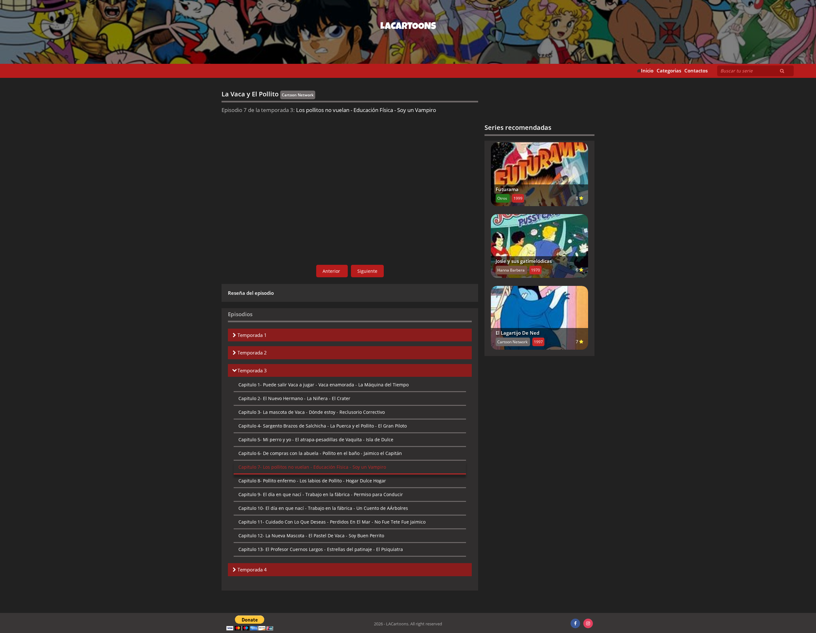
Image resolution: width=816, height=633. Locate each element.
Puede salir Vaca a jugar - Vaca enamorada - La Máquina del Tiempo (323, 385)
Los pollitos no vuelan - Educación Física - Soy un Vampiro (312, 467)
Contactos (696, 71)
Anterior (332, 271)
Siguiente (367, 271)
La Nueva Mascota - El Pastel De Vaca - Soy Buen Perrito (311, 535)
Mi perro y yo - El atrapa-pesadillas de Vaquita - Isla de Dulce (315, 439)
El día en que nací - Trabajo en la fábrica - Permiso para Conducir (320, 494)
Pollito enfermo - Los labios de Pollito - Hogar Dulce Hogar (312, 481)
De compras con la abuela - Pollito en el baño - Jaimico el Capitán (320, 453)
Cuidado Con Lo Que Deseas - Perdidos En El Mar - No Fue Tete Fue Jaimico (332, 522)
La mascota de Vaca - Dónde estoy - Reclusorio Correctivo (311, 412)
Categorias (669, 71)
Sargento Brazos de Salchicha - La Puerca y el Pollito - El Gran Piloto (322, 426)
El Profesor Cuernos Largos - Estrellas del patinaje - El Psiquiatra (320, 549)
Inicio (647, 71)
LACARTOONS (408, 27)
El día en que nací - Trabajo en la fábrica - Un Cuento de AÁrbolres (323, 508)
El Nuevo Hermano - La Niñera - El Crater (294, 398)
